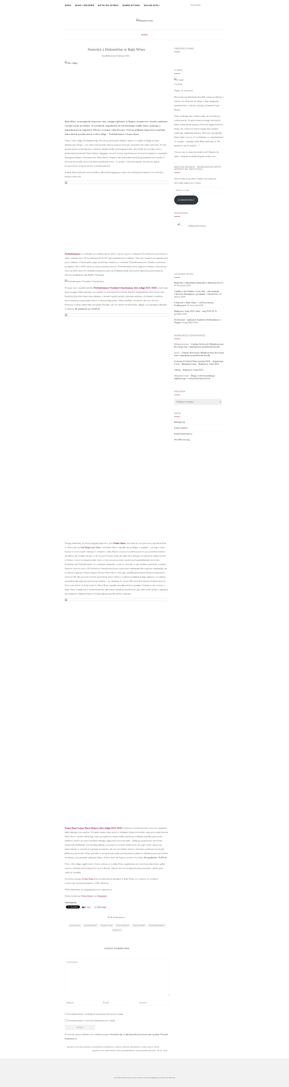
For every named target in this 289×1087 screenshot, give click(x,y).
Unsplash (102, 896)
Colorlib (146, 1077)
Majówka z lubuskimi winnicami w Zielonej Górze (198, 282)
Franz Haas (87, 879)
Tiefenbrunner (156, 925)
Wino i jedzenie (84, 5)
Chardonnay (90, 925)
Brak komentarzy (116, 917)
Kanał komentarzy (183, 433)
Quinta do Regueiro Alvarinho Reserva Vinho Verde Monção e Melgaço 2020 (112, 1047)
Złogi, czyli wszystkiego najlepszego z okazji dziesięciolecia (194, 377)
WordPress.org (182, 439)
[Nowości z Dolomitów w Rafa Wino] (116, 88)
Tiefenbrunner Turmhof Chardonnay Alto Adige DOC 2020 (125, 287)
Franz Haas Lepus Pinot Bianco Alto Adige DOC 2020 (93, 828)
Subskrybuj (186, 200)
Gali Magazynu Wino (90, 547)
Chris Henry (87, 896)
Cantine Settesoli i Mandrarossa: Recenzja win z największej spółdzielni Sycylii (199, 345)
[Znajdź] (222, 5)
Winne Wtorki (131, 5)
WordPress (170, 1077)
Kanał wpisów (181, 427)
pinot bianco (122, 925)
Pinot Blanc (139, 925)
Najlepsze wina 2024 (209, 364)
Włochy (117, 930)
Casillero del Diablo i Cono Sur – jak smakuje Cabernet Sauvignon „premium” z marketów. (196, 292)
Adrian (177, 369)
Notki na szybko (108, 5)
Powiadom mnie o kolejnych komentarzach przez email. (95, 1014)
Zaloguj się (179, 422)
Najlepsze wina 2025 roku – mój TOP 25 (194, 311)
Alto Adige (75, 925)
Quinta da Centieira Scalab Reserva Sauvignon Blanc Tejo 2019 (130, 1050)
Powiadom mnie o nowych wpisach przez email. (91, 1020)
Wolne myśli (152, 5)
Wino (68, 5)
